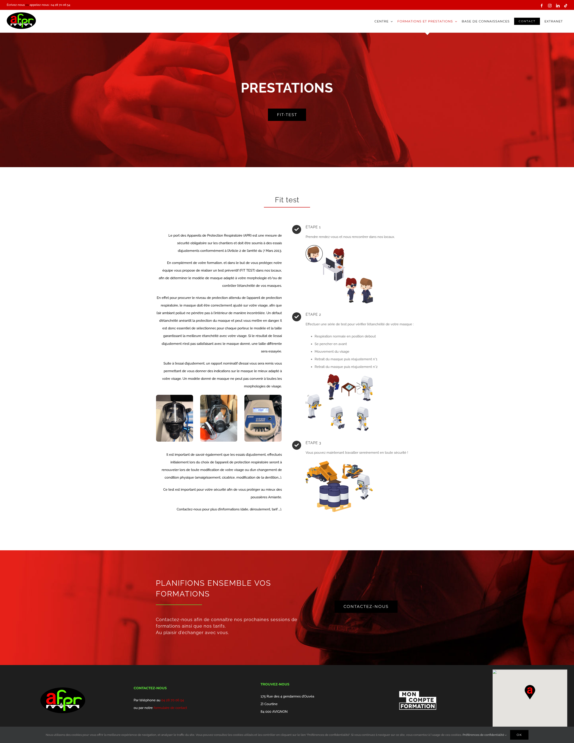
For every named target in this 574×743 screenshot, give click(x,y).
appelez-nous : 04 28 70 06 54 (50, 4)
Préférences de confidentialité (484, 735)
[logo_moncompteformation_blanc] (417, 689)
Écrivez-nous (16, 4)
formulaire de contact (170, 708)
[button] (529, 692)
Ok (519, 735)
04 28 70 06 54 (172, 700)
